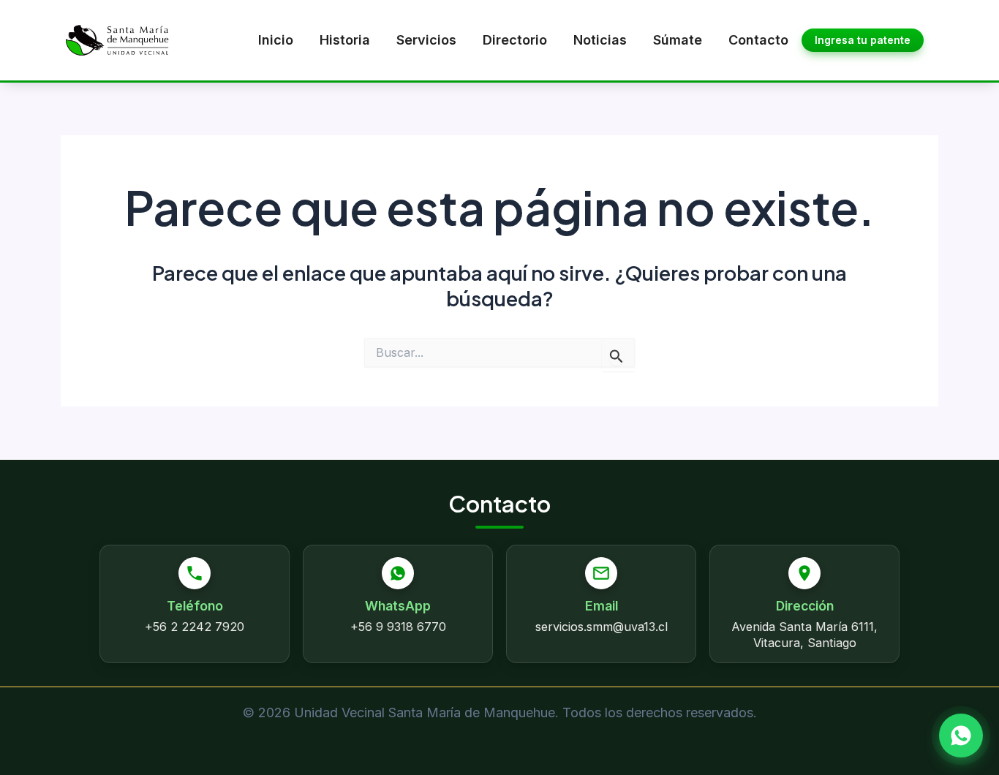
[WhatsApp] (961, 735)
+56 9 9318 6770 (398, 626)
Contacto (758, 40)
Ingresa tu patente (863, 40)
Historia (345, 40)
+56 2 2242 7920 (194, 626)
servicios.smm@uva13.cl (601, 626)
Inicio (275, 40)
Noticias (600, 40)
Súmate (677, 40)
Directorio (515, 40)
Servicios (426, 40)
